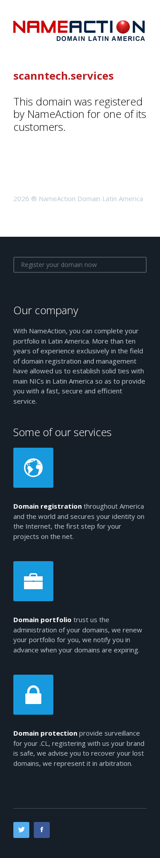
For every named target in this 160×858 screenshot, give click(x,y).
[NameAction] (80, 30)
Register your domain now (59, 264)
